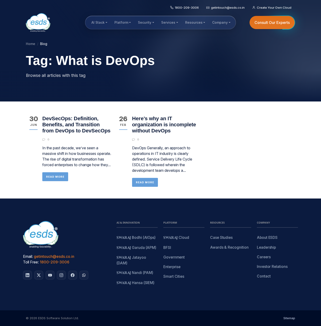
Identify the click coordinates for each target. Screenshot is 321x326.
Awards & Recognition (229, 247)
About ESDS (267, 237)
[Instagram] (61, 275)
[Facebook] (72, 275)
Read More (55, 176)
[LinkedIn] (27, 275)
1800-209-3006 (54, 262)
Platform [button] (121, 22)
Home (30, 44)
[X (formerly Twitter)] (38, 275)
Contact (263, 276)
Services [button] (168, 22)
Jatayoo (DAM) (131, 260)
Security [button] (144, 22)
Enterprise (171, 267)
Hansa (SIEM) (135, 283)
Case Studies (221, 237)
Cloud (176, 237)
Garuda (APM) (136, 247)
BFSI (167, 247)
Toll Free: (31, 262)
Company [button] (220, 22)
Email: (28, 256)
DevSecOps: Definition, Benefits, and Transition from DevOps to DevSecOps (76, 125)
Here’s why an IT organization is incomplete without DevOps (164, 125)
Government (174, 257)
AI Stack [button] (98, 22)
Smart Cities (173, 276)
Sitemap (289, 318)
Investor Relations (272, 266)
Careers (263, 257)
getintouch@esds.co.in (54, 256)
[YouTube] (50, 275)
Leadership (266, 247)
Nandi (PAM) (135, 272)
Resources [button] (194, 22)
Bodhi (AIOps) (136, 237)
